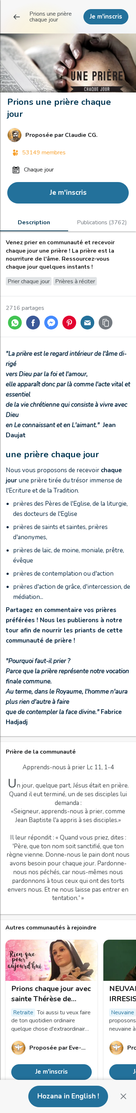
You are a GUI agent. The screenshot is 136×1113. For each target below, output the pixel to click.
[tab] (34, 222)
